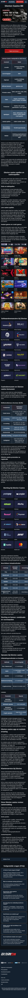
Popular (3, 244)
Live (10, 244)
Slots (23, 244)
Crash (16, 244)
